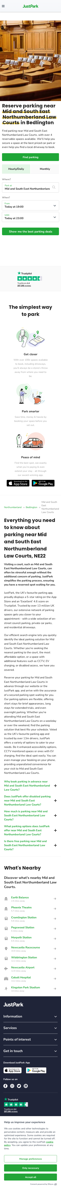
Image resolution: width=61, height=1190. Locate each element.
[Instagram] (12, 1086)
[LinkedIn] (26, 1086)
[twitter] (19, 1086)
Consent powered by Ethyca (41, 1184)
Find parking (30, 157)
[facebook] (5, 1086)
